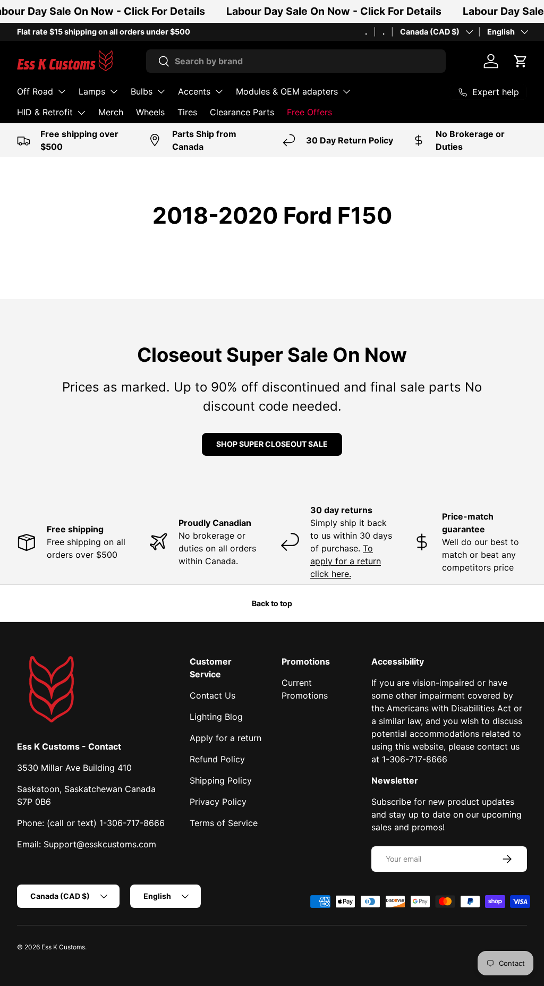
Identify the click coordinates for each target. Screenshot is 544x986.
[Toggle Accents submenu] (218, 91)
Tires (187, 112)
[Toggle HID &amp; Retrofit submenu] (81, 112)
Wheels (150, 112)
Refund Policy (217, 759)
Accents (194, 91)
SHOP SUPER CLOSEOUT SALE (272, 443)
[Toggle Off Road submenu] (61, 91)
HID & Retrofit (45, 112)
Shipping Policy (221, 780)
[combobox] (296, 61)
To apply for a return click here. (345, 561)
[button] (520, 61)
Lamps (92, 91)
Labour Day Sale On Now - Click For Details (333, 11)
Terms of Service (224, 823)
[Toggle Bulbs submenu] (161, 91)
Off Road (35, 91)
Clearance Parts (242, 112)
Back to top (272, 603)
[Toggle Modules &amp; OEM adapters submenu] (346, 91)
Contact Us (212, 695)
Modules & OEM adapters (287, 91)
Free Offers (309, 112)
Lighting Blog (216, 716)
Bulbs (141, 91)
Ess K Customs (63, 947)
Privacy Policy (218, 801)
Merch (110, 112)
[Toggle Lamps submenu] (113, 91)
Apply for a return (225, 738)
